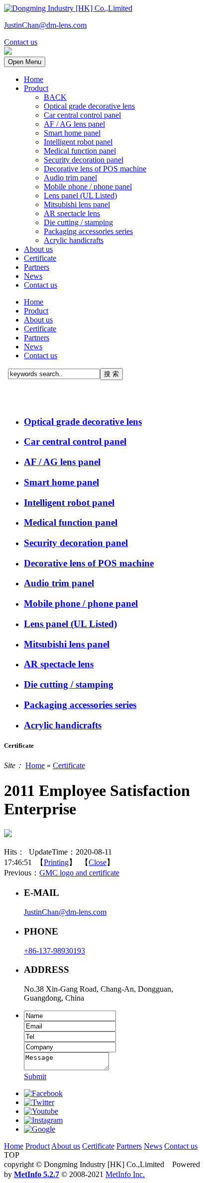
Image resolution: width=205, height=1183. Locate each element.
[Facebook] (43, 1093)
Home (33, 79)
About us (38, 249)
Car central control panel (82, 115)
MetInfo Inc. (125, 1174)
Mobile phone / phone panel (88, 186)
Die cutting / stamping (78, 222)
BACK (55, 97)
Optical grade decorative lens (89, 106)
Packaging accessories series (88, 231)
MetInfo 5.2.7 (36, 1174)
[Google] (39, 1129)
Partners (36, 267)
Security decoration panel (83, 160)
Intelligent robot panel (78, 142)
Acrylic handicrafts (73, 240)
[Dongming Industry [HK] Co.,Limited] (68, 8)
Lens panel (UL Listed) (80, 195)
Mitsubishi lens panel (77, 204)
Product (36, 88)
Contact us (40, 285)
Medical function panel (80, 151)
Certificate (40, 258)
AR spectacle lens (72, 213)
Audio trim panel (70, 177)
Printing (56, 862)
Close (97, 862)
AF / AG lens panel (74, 124)
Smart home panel (72, 133)
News (33, 276)
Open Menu (24, 62)
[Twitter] (39, 1102)
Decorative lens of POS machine (95, 168)
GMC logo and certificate (79, 872)
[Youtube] (41, 1111)
